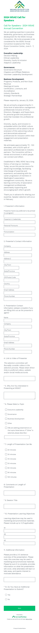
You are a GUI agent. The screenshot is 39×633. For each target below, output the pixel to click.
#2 (5, 534)
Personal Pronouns (11, 226)
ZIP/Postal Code (10, 277)
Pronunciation (9, 232)
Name (6, 317)
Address (7, 252)
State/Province (9, 271)
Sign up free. (29, 619)
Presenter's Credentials (12, 219)
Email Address (9, 290)
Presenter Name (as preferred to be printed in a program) (19, 212)
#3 (5, 540)
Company (7, 246)
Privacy (15, 628)
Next (19, 608)
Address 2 (7, 259)
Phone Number (9, 296)
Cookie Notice (22, 628)
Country (7, 284)
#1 (4, 528)
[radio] (5, 595)
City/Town (7, 265)
